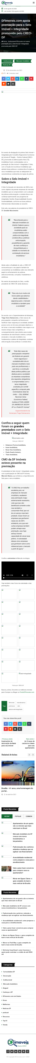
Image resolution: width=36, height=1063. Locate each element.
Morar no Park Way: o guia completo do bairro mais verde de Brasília (16, 944)
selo (18, 706)
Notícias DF (7, 65)
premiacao (12, 706)
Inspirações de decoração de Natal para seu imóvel (9, 743)
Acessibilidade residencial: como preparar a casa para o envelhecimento (23, 860)
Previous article (7, 739)
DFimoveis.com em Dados (12, 996)
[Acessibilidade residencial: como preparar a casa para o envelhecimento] (6, 858)
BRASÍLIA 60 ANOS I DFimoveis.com (16, 782)
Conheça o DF (8, 992)
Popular (18, 816)
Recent (7, 816)
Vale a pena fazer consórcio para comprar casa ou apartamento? (23, 870)
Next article (30, 739)
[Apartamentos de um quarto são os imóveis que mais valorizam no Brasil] (6, 824)
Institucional (12, 41)
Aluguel (5, 988)
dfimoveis (11, 702)
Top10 (5, 1021)
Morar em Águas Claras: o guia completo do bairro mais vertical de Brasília (22, 881)
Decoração (7, 976)
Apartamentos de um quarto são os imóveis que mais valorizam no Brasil (23, 826)
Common (29, 816)
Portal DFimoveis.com (27, 692)
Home (5, 41)
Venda (5, 1025)
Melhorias (6, 1004)
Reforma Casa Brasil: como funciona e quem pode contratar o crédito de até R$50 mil (17, 952)
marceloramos (21, 702)
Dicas (5, 1000)
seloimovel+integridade (15, 709)
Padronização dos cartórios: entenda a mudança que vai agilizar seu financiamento (23, 849)
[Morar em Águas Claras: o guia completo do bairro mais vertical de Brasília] (6, 879)
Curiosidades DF (9, 972)
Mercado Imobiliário (22, 61)
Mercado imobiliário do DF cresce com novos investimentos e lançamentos (16, 907)
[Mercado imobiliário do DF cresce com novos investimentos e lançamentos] (6, 834)
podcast (6, 1012)
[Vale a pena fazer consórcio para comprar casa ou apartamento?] (6, 868)
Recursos (6, 1017)
